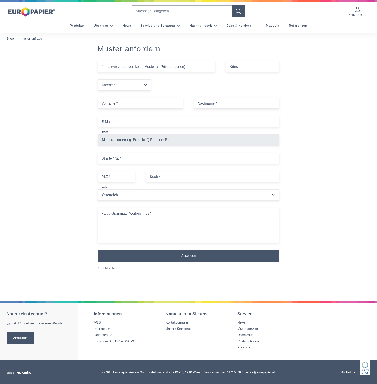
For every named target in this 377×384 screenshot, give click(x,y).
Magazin (272, 25)
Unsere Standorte (178, 328)
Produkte (77, 25)
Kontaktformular (177, 322)
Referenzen (298, 25)
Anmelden (20, 337)
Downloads (245, 335)
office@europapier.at (260, 372)
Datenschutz (103, 335)
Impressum (102, 328)
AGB (97, 322)
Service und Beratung (158, 25)
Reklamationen (248, 341)
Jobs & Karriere (239, 25)
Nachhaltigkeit (201, 25)
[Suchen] (238, 11)
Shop (10, 38)
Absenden (188, 255)
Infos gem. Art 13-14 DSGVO (114, 341)
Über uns (101, 25)
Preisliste (243, 347)
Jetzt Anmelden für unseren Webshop (38, 323)
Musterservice (247, 328)
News (127, 25)
